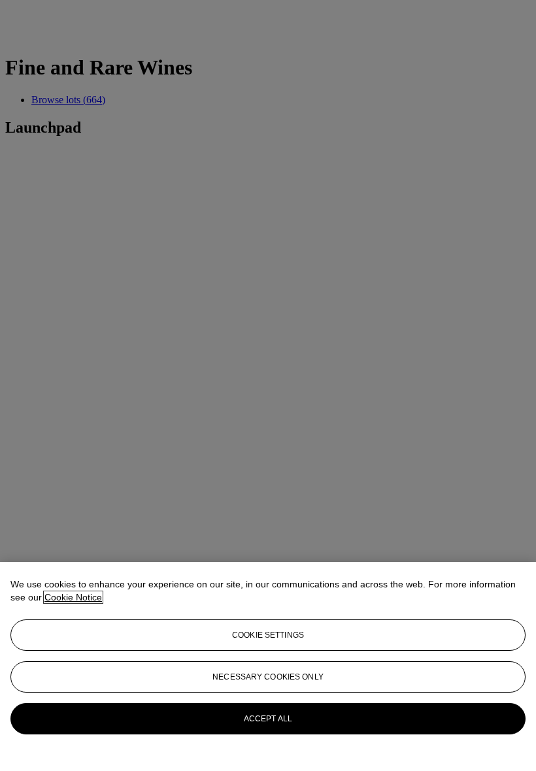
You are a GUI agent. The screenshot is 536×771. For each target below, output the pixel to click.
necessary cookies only (268, 676)
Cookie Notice (73, 597)
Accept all (268, 718)
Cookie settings (268, 635)
